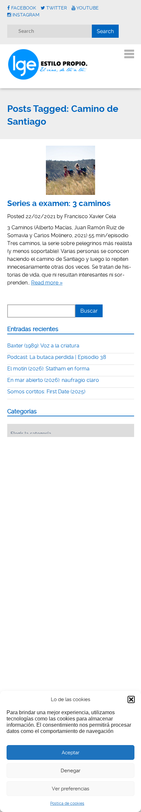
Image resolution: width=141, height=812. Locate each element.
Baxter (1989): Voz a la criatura (43, 346)
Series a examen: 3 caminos (59, 203)
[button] (131, 699)
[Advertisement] (56, 483)
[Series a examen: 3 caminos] (70, 170)
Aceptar (70, 753)
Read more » (47, 283)
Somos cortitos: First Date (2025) (46, 391)
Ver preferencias (70, 789)
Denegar (70, 771)
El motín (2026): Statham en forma (48, 368)
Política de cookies (67, 803)
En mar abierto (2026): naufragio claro (53, 380)
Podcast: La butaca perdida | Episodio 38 (56, 357)
